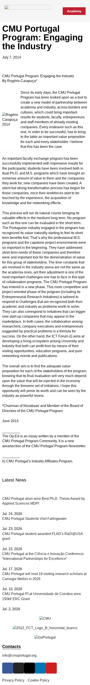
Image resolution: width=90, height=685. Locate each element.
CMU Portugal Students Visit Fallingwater (34, 518)
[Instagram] (18, 668)
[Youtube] (51, 668)
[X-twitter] (29, 668)
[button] (55, 11)
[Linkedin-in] (40, 668)
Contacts (11, 646)
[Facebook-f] (7, 668)
